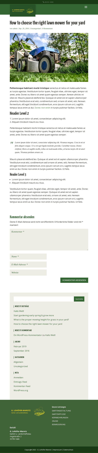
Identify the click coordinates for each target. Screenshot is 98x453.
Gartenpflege (59, 414)
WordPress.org (21, 390)
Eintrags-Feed (20, 381)
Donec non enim (42, 107)
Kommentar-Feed (22, 386)
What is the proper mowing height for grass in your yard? (41, 319)
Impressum (57, 450)
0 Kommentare (47, 29)
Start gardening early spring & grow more (34, 315)
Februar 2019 (20, 346)
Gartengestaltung (61, 410)
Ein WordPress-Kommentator (28, 335)
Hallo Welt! (19, 311)
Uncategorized (35, 29)
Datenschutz (68, 450)
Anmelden (18, 377)
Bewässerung (58, 424)
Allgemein (18, 362)
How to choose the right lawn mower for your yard (38, 324)
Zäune (55, 421)
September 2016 (21, 350)
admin (15, 29)
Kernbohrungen (60, 417)
